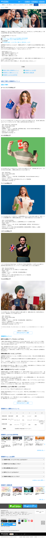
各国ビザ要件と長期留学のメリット (11, 70)
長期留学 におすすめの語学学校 (10, 74)
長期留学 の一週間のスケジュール (11, 72)
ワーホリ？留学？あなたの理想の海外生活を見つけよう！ (15, 39)
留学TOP (2, 7)
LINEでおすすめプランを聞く (23, 332)
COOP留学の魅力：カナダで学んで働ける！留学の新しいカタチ (16, 42)
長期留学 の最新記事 (29, 72)
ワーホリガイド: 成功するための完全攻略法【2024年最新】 (15, 38)
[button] (44, 444)
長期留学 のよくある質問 (30, 70)
